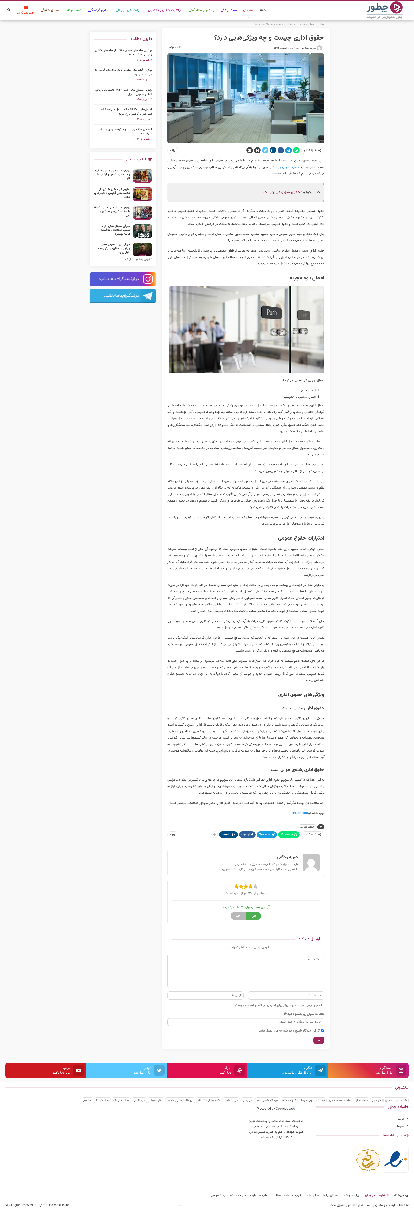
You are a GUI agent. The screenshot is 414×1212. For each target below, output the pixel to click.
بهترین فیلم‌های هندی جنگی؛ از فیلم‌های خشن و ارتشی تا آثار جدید (123, 52)
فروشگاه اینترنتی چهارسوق (180, 1100)
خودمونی (376, 1100)
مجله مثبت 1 (102, 1100)
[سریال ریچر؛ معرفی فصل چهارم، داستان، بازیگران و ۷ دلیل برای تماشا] (142, 249)
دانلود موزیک (156, 1100)
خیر (238, 915)
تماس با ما (312, 1195)
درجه (401, 1119)
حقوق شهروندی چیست (281, 192)
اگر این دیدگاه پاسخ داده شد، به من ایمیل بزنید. (289, 1030)
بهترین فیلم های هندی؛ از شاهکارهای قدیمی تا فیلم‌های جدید (123, 72)
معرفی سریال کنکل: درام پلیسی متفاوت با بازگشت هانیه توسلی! (115, 230)
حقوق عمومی (307, 827)
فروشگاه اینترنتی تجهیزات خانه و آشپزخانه (303, 1100)
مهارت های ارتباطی (128, 10)
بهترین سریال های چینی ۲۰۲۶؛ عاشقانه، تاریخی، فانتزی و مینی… (112, 211)
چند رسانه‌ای (25, 13)
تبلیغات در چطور (375, 1195)
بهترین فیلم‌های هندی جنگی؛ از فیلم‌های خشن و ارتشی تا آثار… (112, 174)
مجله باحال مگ (121, 1100)
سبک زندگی (229, 10)
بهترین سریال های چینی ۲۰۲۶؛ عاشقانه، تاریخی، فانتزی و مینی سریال (123, 92)
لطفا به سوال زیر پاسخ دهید (305, 1014)
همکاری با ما (330, 1195)
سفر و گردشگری (98, 10)
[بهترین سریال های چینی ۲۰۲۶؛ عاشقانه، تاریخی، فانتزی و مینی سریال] (142, 213)
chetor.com (300, 813)
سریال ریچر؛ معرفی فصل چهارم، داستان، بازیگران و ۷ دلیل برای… (114, 248)
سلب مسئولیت (259, 1195)
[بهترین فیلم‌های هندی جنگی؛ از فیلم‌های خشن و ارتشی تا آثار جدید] (142, 176)
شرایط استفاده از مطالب (287, 1195)
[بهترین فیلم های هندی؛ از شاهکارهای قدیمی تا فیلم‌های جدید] (142, 194)
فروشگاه (399, 1195)
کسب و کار (74, 10)
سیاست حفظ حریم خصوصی (228, 1195)
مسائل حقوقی (50, 10)
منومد (400, 1125)
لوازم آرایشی (139, 1100)
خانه (263, 10)
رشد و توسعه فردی (201, 10)
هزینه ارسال (361, 1100)
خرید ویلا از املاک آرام (209, 1100)
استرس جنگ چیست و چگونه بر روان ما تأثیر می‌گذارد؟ (125, 131)
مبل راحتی (247, 1100)
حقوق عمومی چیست (286, 167)
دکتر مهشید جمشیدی (396, 1100)
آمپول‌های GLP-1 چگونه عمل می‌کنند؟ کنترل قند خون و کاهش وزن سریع (125, 111)
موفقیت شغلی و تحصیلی (165, 10)
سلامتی (248, 10)
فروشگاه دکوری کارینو (267, 1100)
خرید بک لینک (231, 1100)
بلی (254, 915)
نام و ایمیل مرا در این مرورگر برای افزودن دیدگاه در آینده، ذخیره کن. (276, 1005)
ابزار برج (87, 1100)
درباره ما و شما (352, 1195)
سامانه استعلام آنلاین (340, 1100)
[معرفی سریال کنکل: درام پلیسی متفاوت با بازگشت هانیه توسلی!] (142, 231)
